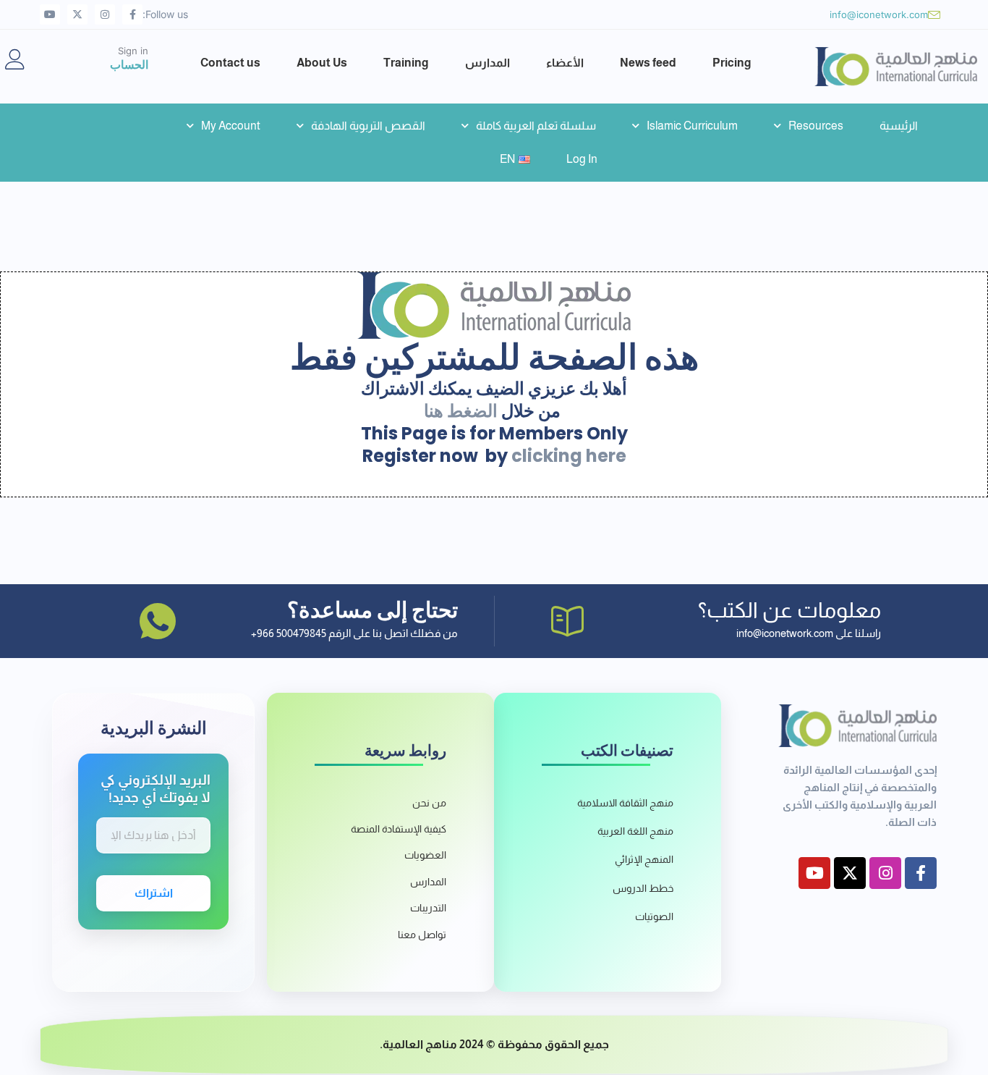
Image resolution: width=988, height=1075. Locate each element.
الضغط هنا (461, 411)
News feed (648, 62)
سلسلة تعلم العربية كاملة (536, 125)
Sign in (133, 50)
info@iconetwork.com (879, 14)
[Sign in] (15, 59)
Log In (581, 159)
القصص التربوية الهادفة (368, 125)
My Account (230, 125)
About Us (322, 62)
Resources (815, 125)
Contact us (230, 62)
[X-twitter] (77, 14)
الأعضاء (565, 62)
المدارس (487, 62)
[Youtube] (50, 14)
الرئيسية (899, 125)
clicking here (568, 456)
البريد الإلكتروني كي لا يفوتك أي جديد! (155, 788)
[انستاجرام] (105, 14)
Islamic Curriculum (692, 125)
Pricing (731, 62)
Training (406, 62)
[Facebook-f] (132, 14)
